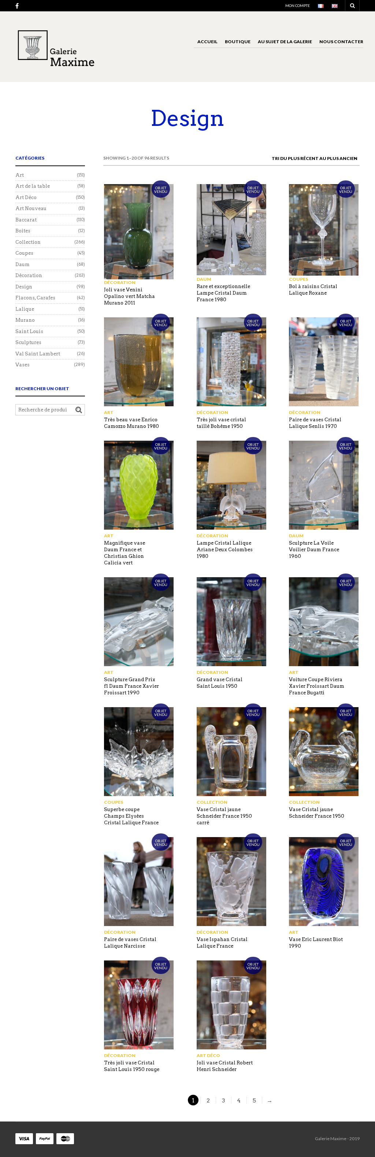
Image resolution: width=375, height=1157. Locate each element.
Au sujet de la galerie (285, 41)
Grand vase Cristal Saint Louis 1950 (219, 683)
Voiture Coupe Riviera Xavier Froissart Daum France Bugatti (316, 686)
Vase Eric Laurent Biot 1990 (316, 943)
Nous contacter (341, 41)
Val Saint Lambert (37, 354)
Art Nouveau (31, 208)
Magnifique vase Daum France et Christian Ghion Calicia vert (124, 553)
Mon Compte (297, 5)
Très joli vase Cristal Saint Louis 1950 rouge (131, 1066)
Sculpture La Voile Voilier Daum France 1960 (314, 549)
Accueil (207, 41)
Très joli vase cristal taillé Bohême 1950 (221, 423)
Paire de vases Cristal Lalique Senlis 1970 (315, 423)
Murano (25, 320)
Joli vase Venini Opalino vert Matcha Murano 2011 (129, 296)
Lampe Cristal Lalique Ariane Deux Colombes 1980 (225, 549)
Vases (22, 364)
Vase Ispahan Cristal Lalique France (222, 943)
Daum (204, 279)
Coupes (298, 279)
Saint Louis (29, 331)
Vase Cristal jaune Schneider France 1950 (316, 813)
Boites (22, 231)
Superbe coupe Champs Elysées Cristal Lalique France (131, 816)
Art (109, 412)
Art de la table (32, 186)
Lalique (24, 309)
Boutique (237, 41)
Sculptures (28, 342)
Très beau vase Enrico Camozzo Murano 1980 (131, 423)
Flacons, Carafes (35, 298)
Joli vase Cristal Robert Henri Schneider (225, 1066)
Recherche (78, 410)
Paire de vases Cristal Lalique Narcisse (130, 943)
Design (23, 287)
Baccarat (26, 220)
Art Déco (208, 1055)
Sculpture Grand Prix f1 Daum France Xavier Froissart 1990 (131, 686)
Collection (212, 802)
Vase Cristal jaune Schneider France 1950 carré (224, 816)
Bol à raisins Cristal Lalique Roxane (313, 290)
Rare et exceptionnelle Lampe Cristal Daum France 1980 (223, 293)
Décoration (119, 282)
